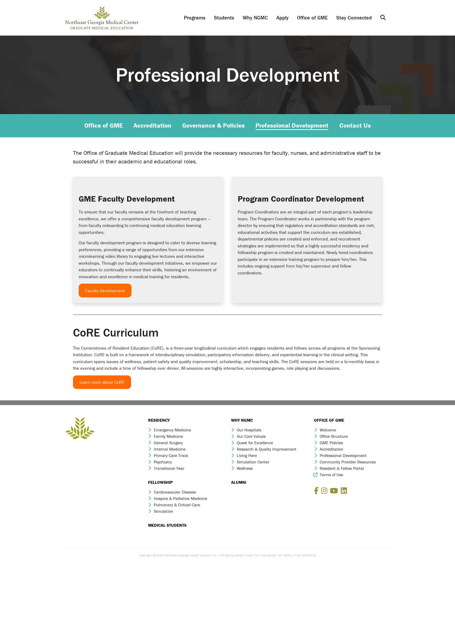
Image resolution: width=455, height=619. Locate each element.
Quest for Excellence (255, 442)
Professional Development (343, 455)
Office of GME (312, 17)
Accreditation (331, 449)
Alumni (238, 482)
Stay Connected (354, 17)
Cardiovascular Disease (175, 492)
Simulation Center (253, 462)
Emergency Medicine (172, 430)
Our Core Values (251, 436)
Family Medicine (168, 436)
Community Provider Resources (348, 462)
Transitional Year (169, 468)
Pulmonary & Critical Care (177, 505)
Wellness (245, 468)
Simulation (163, 511)
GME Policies (331, 442)
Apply (282, 17)
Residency (159, 420)
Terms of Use (331, 474)
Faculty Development (105, 290)
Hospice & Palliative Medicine (180, 498)
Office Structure (334, 436)
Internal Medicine (170, 449)
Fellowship (160, 482)
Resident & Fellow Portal (342, 468)
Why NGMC (255, 17)
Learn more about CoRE (101, 382)
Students (224, 17)
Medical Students (167, 525)
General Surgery (168, 442)
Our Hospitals (249, 430)
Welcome (328, 430)
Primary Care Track (171, 455)
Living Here (247, 455)
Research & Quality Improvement (266, 449)
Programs (194, 17)
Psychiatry (163, 462)
